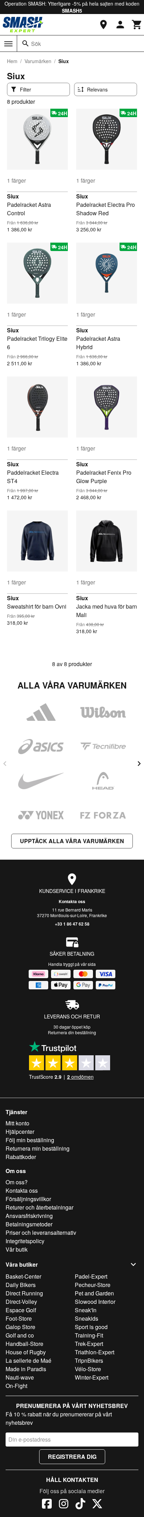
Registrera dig (72, 1456)
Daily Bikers (21, 1285)
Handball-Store (24, 1344)
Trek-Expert (89, 1344)
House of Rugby (26, 1352)
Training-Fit (89, 1335)
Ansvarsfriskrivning (29, 1216)
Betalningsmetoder (29, 1224)
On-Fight (16, 1386)
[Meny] (8, 43)
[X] (97, 1504)
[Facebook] (46, 1504)
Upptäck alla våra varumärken (72, 841)
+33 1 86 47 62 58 (72, 924)
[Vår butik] (103, 24)
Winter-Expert (91, 1377)
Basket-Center (23, 1276)
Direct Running (24, 1293)
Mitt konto (17, 1123)
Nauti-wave (20, 1377)
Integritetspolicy (25, 1241)
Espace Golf (21, 1310)
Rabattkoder (21, 1157)
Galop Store (20, 1327)
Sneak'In (85, 1310)
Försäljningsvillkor (28, 1199)
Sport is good (91, 1327)
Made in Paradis (26, 1369)
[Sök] (25, 43)
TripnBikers (89, 1360)
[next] (139, 763)
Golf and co (20, 1335)
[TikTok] (80, 1504)
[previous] (5, 763)
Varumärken (37, 61)
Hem (12, 61)
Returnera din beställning (72, 1032)
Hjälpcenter (20, 1131)
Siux (13, 196)
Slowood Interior (95, 1302)
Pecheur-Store (92, 1285)
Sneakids (86, 1318)
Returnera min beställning (38, 1148)
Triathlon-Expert (94, 1352)
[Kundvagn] (137, 24)
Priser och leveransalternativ (41, 1232)
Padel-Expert (91, 1276)
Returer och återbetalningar (39, 1207)
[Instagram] (63, 1504)
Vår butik (17, 1249)
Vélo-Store (88, 1369)
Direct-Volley (21, 1302)
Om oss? (17, 1182)
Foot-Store (19, 1318)
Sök (36, 44)
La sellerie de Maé (28, 1360)
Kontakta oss (72, 901)
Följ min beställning (30, 1140)
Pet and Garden (94, 1293)
